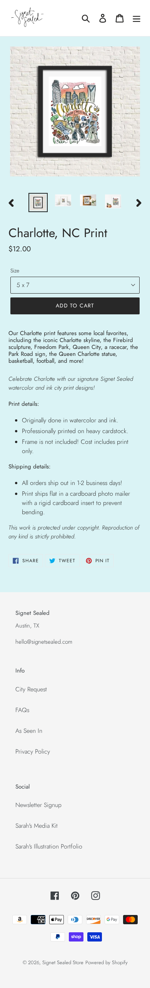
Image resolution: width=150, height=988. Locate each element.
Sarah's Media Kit (36, 825)
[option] (38, 202)
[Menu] (136, 18)
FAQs (22, 710)
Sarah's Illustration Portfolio (48, 846)
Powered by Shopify (106, 962)
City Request (31, 689)
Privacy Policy (32, 751)
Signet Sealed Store (62, 962)
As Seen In (28, 730)
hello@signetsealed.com (43, 642)
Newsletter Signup (38, 804)
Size (14, 270)
